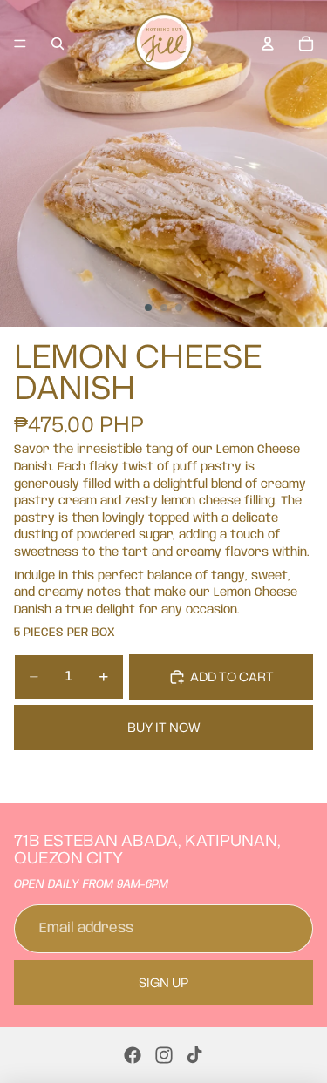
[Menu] (20, 44)
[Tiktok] (194, 1055)
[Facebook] (132, 1055)
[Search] (57, 43)
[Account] (268, 43)
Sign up (163, 982)
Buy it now (164, 727)
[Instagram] (163, 1055)
